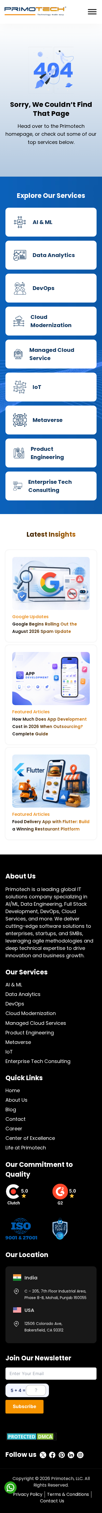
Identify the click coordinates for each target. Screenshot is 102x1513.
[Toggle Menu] (92, 11)
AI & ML (13, 984)
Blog (10, 1109)
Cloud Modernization (30, 1013)
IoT (9, 1051)
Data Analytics (23, 994)
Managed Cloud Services (35, 1023)
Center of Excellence (30, 1138)
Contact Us (52, 1501)
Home (12, 1090)
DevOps (14, 1003)
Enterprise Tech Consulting (37, 1061)
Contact (15, 1119)
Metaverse (18, 1042)
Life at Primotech (25, 1147)
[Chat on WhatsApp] (10, 1487)
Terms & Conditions (68, 1494)
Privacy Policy (27, 1494)
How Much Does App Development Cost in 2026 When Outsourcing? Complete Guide (49, 726)
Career (13, 1128)
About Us (16, 1100)
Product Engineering (29, 1032)
